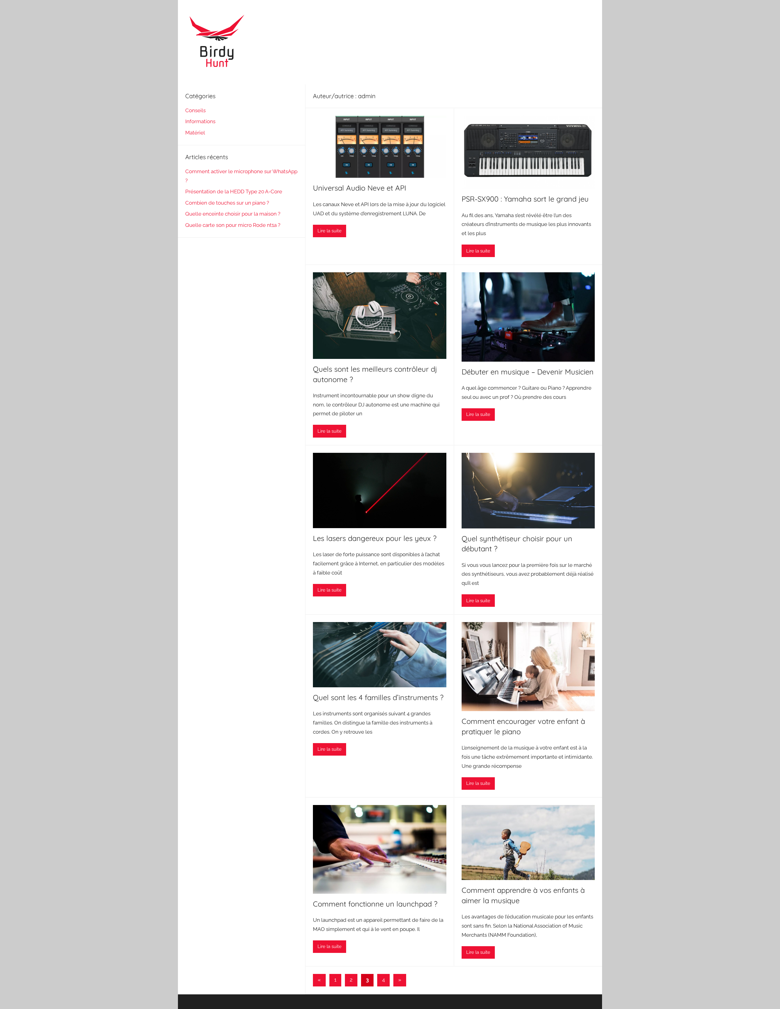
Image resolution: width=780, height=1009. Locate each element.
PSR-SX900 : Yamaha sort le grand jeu (525, 198)
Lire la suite (329, 231)
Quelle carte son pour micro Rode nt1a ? (232, 225)
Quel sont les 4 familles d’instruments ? (378, 697)
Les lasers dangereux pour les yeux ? (375, 538)
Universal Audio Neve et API (359, 187)
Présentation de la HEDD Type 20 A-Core (233, 191)
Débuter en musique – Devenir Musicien (528, 371)
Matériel (195, 133)
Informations (200, 121)
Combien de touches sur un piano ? (227, 203)
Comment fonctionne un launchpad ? (375, 903)
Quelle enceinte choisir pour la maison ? (232, 214)
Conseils (195, 110)
